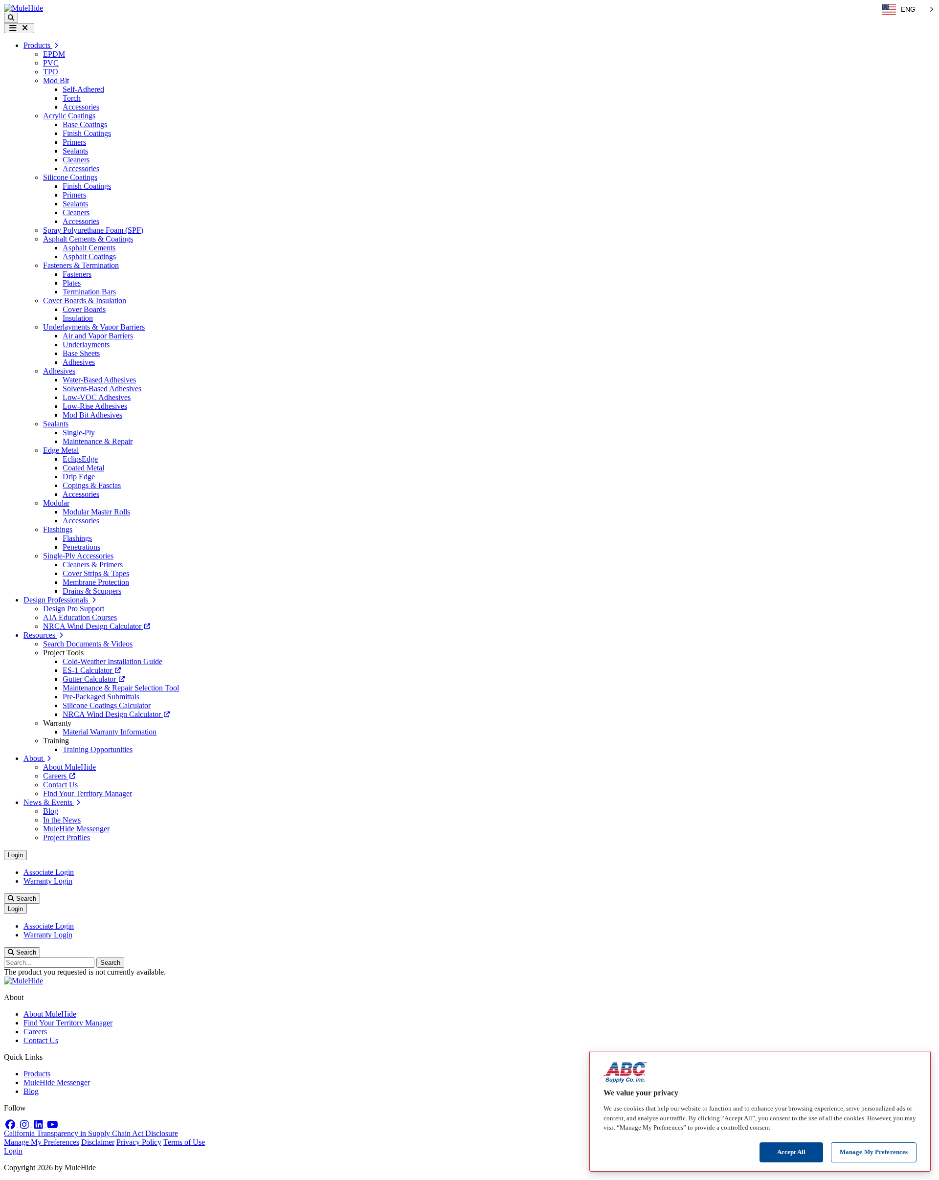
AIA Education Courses (80, 617)
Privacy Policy (138, 1142)
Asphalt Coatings (89, 256)
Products (36, 1073)
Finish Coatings (87, 133)
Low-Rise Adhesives (95, 406)
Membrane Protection (96, 582)
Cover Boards (84, 309)
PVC (51, 63)
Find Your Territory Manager (87, 793)
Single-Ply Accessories (78, 556)
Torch (72, 98)
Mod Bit (56, 80)
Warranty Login (47, 881)
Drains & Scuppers (92, 591)
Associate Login (48, 872)
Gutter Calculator (90, 679)
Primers (74, 142)
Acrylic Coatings (69, 115)
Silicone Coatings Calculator (107, 705)
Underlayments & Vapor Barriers (94, 327)
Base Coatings (85, 124)
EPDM (54, 54)
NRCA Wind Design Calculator (93, 626)
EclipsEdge (80, 459)
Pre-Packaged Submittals (101, 696)
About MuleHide (69, 767)
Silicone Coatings (70, 177)
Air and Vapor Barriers (98, 336)
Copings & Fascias (92, 485)
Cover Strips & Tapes (96, 573)
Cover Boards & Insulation (84, 300)
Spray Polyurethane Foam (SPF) (93, 230)
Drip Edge (79, 476)
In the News (62, 820)
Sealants (75, 151)
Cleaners (76, 160)
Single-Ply (79, 432)
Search (25, 898)
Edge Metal (61, 450)
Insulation (78, 318)
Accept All (791, 1152)
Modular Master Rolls (96, 512)
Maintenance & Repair (98, 441)
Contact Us (60, 784)
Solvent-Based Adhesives (102, 388)
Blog (50, 811)
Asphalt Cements (89, 248)
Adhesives (79, 362)
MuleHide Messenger (76, 828)
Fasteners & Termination (81, 265)
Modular (56, 503)
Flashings (57, 529)
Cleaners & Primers (93, 564)
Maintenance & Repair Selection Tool (121, 688)
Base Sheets (81, 353)
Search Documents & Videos (88, 644)
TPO (50, 71)
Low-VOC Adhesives (97, 397)
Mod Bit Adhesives (92, 415)
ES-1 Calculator (88, 670)
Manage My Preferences (41, 1142)
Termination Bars (89, 292)
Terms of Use (184, 1142)
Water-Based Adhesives (99, 380)
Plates (72, 283)
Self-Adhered (83, 89)
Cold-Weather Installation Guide (112, 661)
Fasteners (77, 274)
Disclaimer (97, 1142)
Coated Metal (83, 468)
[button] (11, 18)
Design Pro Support (73, 608)
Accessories (81, 107)
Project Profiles (66, 837)
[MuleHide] (23, 8)
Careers (55, 776)
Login (15, 855)
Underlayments (86, 344)
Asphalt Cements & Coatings (88, 239)
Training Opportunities (98, 749)
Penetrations (81, 547)
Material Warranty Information (109, 732)
